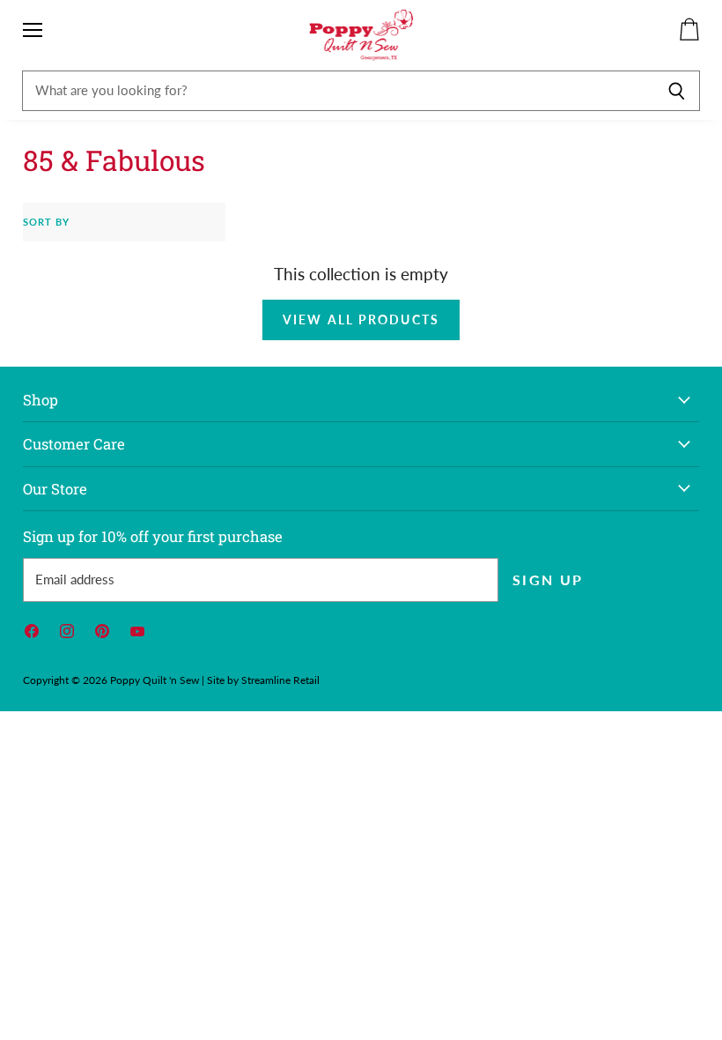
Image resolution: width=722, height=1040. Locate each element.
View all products (361, 319)
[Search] (676, 91)
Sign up (548, 579)
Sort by (46, 222)
